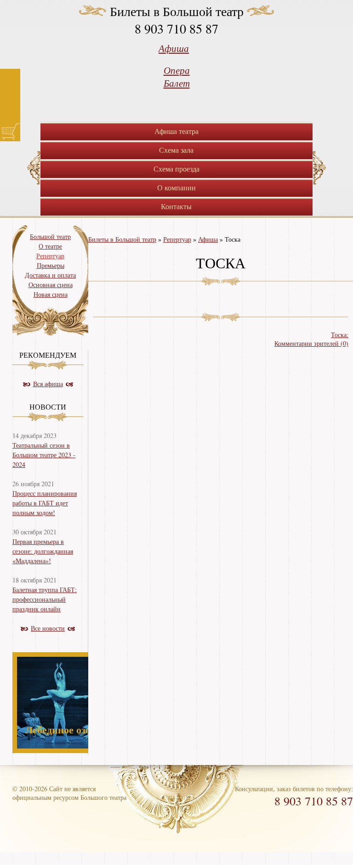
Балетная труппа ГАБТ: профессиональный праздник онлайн (44, 599)
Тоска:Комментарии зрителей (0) (311, 339)
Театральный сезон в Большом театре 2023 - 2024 (43, 455)
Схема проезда (176, 168)
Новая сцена (51, 294)
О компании (176, 187)
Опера (177, 70)
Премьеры (50, 265)
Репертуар (177, 239)
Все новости (48, 628)
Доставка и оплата (50, 275)
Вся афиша (48, 383)
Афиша (174, 48)
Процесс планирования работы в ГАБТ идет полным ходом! (44, 503)
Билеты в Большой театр (177, 11)
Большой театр (50, 236)
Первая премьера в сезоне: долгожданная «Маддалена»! (42, 551)
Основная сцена (50, 284)
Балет (177, 83)
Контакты (176, 206)
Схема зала (176, 150)
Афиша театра (176, 131)
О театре (50, 246)
